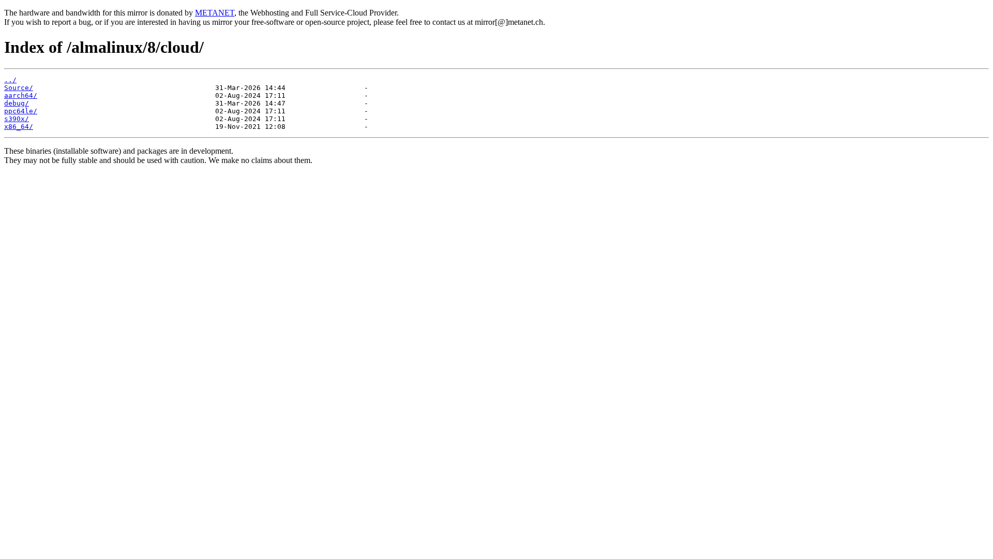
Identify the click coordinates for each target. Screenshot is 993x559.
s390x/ (16, 119)
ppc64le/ (20, 111)
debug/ (16, 103)
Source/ (18, 88)
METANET (214, 12)
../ (10, 80)
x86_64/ (18, 126)
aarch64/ (20, 95)
